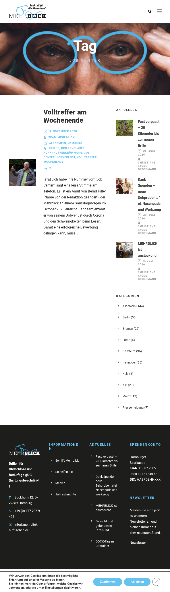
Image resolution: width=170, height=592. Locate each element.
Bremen (127, 328)
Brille (54, 148)
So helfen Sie (64, 472)
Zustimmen (108, 582)
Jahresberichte (65, 494)
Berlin (126, 317)
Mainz (126, 396)
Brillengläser (73, 148)
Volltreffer (87, 157)
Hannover (129, 362)
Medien (60, 483)
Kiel (124, 385)
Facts (126, 340)
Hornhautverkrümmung (63, 152)
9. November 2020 (63, 131)
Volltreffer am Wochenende (65, 116)
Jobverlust (66, 157)
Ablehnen (137, 582)
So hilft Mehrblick (67, 460)
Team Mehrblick (61, 137)
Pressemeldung (133, 407)
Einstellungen (54, 588)
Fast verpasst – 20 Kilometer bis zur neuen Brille (148, 134)
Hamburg (75, 143)
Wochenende (54, 161)
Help (125, 373)
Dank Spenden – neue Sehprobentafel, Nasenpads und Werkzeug (107, 485)
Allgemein (57, 143)
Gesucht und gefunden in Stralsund (104, 526)
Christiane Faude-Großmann (147, 166)
